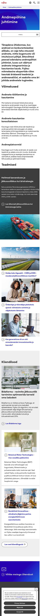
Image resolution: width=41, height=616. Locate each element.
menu (27, 34)
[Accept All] (19, 596)
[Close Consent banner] (36, 589)
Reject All (20, 607)
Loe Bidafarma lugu (13, 424)
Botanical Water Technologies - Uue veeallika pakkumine (21, 456)
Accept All (19, 612)
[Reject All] (24, 598)
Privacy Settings (19, 603)
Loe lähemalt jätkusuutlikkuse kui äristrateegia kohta (19, 205)
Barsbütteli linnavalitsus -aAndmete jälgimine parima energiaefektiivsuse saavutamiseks (19, 515)
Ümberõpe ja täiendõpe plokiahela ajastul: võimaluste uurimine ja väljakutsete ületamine (20, 308)
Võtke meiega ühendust (19, 574)
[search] (34, 3)
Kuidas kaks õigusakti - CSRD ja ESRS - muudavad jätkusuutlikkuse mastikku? (21, 274)
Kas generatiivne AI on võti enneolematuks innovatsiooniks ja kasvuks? (20, 342)
